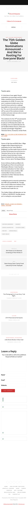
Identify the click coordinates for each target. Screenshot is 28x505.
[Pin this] (17, 65)
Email (3, 380)
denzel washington (7, 227)
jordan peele (13, 230)
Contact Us (16, 494)
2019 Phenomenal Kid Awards (14, 318)
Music (17, 488)
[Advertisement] (14, 422)
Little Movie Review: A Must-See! (14, 340)
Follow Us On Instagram (14, 21)
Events (24, 488)
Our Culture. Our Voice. (17, 486)
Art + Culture (9, 37)
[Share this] (11, 65)
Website (4, 385)
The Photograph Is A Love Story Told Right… (14, 295)
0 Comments (14, 80)
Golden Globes (20, 227)
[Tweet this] (13, 65)
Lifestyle (9, 490)
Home (6, 486)
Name (3, 375)
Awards (17, 224)
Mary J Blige (5, 234)
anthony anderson (7, 224)
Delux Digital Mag (9, 492)
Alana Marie (14, 78)
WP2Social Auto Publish (8, 504)
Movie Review (14, 292)
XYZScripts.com (21, 504)
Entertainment (18, 37)
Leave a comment (7, 241)
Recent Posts (10, 210)
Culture (14, 315)
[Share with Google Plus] (15, 65)
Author (3, 210)
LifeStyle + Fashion (8, 488)
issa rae (4, 230)
